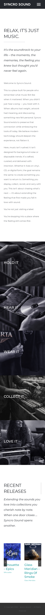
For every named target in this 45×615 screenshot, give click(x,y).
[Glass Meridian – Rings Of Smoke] (32, 544)
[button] (5, 562)
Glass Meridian (29, 580)
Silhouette (8, 572)
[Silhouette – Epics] (12, 544)
